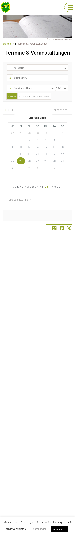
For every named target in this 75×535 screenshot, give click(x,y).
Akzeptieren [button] (59, 528)
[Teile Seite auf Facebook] (61, 228)
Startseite (8, 43)
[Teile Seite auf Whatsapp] (54, 228)
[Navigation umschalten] (70, 7)
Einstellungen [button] (39, 528)
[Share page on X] (69, 228)
